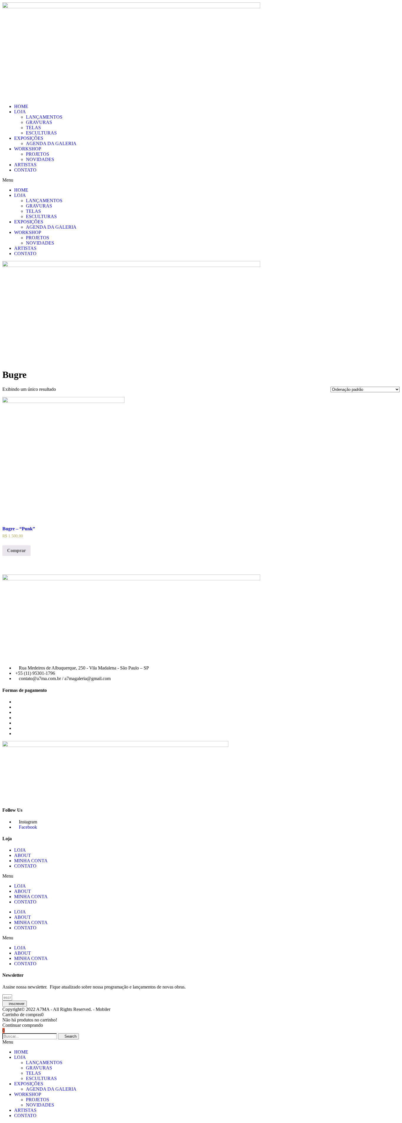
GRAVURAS (39, 122)
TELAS (33, 127)
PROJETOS (37, 154)
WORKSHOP (27, 148)
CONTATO (25, 169)
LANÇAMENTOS (44, 116)
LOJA (20, 111)
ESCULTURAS (41, 132)
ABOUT (22, 855)
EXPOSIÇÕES (28, 138)
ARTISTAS (25, 164)
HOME (21, 106)
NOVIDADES (40, 159)
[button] (201, 180)
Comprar (16, 550)
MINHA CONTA (31, 860)
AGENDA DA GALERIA (51, 143)
